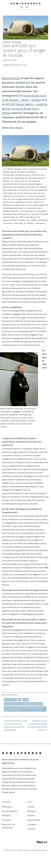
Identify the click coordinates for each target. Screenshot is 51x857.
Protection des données (39, 850)
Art (19, 700)
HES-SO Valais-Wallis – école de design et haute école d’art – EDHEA (24, 109)
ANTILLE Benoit (10, 700)
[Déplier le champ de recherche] (27, 7)
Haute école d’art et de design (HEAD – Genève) (23, 704)
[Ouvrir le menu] (21, 7)
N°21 (25, 64)
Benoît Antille (11, 78)
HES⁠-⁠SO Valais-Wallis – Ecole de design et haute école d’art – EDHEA (23, 709)
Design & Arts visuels (12, 64)
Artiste (25, 700)
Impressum (27, 850)
